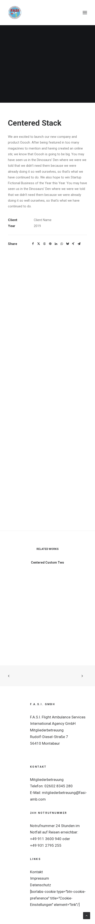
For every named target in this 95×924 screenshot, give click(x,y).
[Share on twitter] (38, 244)
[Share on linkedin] (56, 244)
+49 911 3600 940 (45, 839)
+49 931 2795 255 (45, 845)
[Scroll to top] (86, 915)
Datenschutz (40, 885)
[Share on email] (79, 244)
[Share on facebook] (33, 244)
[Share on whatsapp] (61, 244)
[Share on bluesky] (67, 244)
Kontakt (36, 872)
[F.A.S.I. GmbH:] (15, 12)
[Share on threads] (44, 244)
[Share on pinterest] (50, 244)
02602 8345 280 (58, 786)
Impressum (39, 878)
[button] (85, 12)
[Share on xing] (73, 244)
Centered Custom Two (47, 562)
